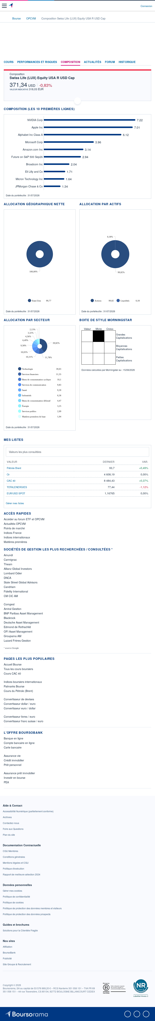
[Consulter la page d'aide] (136, 6)
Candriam (10, 587)
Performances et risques (37, 62)
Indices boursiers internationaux (23, 682)
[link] (28, 811)
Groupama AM (12, 636)
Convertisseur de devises (19, 699)
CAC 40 (11, 480)
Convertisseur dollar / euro (20, 704)
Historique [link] (127, 62)
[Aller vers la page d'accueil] (11, 6)
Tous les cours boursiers (18, 669)
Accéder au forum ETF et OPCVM (24, 519)
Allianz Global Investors (18, 569)
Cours (8, 62)
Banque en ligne (13, 738)
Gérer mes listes (15, 503)
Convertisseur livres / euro (19, 716)
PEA (6, 782)
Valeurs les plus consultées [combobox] (25, 452)
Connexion (146, 6)
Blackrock (9, 618)
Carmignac (10, 559)
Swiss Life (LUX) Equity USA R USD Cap (42, 77)
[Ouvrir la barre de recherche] (131, 6)
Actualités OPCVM (15, 524)
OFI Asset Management (18, 631)
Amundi (8, 555)
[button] (4, 6)
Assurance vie (12, 756)
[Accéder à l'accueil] (5, 18)
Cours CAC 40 (12, 673)
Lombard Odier (13, 573)
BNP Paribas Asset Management (23, 613)
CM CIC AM (11, 596)
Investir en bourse (14, 778)
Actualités (92, 62)
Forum (110, 62)
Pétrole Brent (14, 468)
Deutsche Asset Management (21, 622)
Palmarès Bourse (14, 686)
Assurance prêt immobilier (19, 773)
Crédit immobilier (14, 760)
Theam (8, 564)
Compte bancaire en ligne (19, 743)
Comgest (9, 604)
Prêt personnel (12, 765)
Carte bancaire (13, 747)
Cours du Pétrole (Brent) (18, 691)
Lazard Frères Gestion (17, 640)
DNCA (7, 578)
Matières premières (15, 542)
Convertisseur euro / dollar (20, 708)
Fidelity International (16, 591)
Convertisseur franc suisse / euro (23, 721)
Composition (70, 62)
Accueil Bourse (13, 664)
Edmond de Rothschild (17, 627)
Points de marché (14, 528)
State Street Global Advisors (20, 582)
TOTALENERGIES (17, 487)
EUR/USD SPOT (16, 493)
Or (8, 474)
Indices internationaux (17, 537)
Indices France (13, 533)
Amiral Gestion (12, 609)
